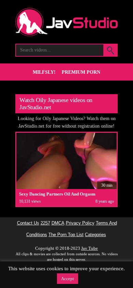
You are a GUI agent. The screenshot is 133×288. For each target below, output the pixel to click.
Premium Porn (81, 72)
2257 (45, 223)
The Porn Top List (66, 234)
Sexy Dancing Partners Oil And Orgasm (57, 194)
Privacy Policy (80, 223)
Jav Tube (89, 248)
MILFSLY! (44, 72)
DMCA (57, 223)
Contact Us (28, 223)
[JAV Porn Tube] (66, 34)
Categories (95, 234)
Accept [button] (67, 278)
